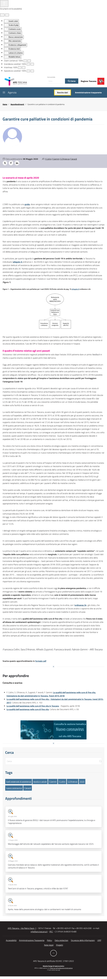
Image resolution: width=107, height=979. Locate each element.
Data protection (61, 940)
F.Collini (48, 158)
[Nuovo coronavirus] (53, 729)
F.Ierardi (73, 158)
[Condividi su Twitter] (5, 163)
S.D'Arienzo (65, 158)
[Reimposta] (2, 15)
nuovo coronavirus (14, 788)
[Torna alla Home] (16, 81)
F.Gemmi (56, 158)
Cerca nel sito (51, 77)
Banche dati (62, 92)
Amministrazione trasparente (88, 92)
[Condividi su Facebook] (11, 163)
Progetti (59, 945)
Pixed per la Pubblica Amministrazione (61, 968)
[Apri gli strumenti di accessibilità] (4, 3)
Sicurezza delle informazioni (83, 940)
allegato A (75, 289)
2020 (82, 781)
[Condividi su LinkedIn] (17, 163)
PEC (51, 931)
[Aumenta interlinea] (23, 67)
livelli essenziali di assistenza (18, 781)
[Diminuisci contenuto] (25, 60)
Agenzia (12, 92)
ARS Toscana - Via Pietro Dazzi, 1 (22, 928)
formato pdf (40, 661)
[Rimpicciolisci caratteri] (28, 64)
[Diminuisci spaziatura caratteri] (28, 71)
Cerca (72, 81)
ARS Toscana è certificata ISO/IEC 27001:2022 (53, 961)
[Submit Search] (100, 761)
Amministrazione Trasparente (31, 940)
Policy (49, 940)
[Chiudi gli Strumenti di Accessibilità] (7, 15)
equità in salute (40, 781)
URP (99, 940)
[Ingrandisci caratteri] (32, 64)
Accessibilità (11, 940)
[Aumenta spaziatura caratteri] (32, 71)
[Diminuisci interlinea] (19, 67)
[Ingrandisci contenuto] (29, 60)
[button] (4, 92)
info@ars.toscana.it (39, 931)
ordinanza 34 (81, 605)
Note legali (49, 945)
